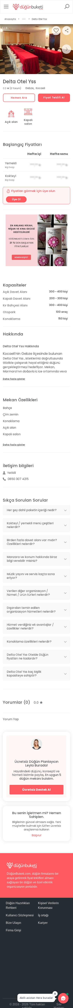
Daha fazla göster (14, 378)
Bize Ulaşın (13, 922)
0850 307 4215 (18, 479)
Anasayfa (10, 19)
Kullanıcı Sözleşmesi (20, 915)
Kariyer (43, 922)
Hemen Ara (19, 98)
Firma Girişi (13, 930)
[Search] (67, 8)
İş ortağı (43, 915)
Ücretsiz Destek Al (36, 790)
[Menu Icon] (6, 8)
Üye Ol (16, 199)
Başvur (37, 835)
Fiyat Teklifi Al (53, 97)
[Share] (66, 30)
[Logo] (28, 7)
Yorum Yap (11, 719)
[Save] (56, 30)
